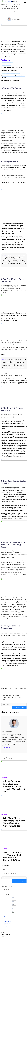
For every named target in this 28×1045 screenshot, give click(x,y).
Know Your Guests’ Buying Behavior (11, 73)
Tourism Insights (8, 921)
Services (6, 918)
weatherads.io (20, 362)
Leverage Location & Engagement (10, 80)
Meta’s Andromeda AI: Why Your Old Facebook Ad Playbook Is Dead (13, 856)
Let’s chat (8, 690)
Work (5, 916)
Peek (22, 257)
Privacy (2, 936)
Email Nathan (6, 747)
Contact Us (6, 926)
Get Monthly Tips (19, 707)
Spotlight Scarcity (6, 64)
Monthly (3, 869)
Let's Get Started (5, 889)
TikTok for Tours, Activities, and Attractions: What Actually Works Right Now (14, 786)
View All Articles (5, 865)
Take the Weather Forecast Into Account (12, 67)
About (5, 919)
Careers (6, 924)
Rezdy (12, 257)
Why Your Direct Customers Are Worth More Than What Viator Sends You (14, 822)
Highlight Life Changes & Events (10, 70)
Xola (9, 257)
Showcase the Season (7, 62)
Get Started (7, 923)
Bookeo (17, 257)
